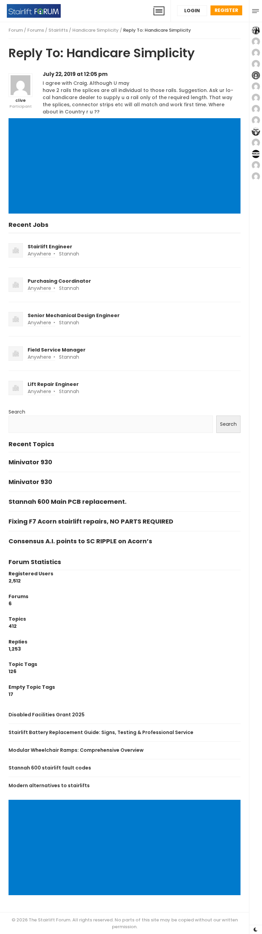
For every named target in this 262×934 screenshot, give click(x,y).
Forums (35, 30)
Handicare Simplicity (95, 30)
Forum (16, 30)
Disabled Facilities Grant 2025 (47, 714)
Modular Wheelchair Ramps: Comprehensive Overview (76, 750)
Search (17, 411)
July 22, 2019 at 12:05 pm (75, 74)
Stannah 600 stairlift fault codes (50, 767)
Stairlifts (58, 30)
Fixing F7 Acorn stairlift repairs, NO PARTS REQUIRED (91, 521)
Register (226, 10)
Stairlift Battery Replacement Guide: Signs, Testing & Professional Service (101, 732)
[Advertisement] (126, 166)
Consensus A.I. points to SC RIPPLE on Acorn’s (80, 541)
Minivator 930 (30, 462)
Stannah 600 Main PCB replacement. (68, 501)
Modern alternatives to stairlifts (49, 785)
